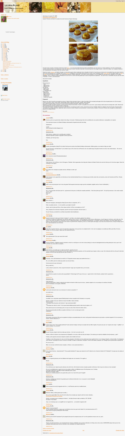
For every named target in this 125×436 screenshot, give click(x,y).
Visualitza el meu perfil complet (13, 18)
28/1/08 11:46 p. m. (49, 254)
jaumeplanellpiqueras (51, 174)
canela (47, 117)
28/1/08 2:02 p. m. (49, 180)
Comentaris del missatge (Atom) (56, 433)
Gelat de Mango (5, 68)
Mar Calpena (49, 153)
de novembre (5, 49)
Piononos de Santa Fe (6, 62)
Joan (47, 384)
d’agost (4, 52)
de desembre (5, 48)
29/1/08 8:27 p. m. (49, 320)
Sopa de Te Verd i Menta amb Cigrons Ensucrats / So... (12, 63)
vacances (53, 72)
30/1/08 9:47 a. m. (49, 347)
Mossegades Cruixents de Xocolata (54, 396)
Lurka (105, 73)
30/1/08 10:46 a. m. (49, 354)
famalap (48, 405)
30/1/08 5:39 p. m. (49, 388)
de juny (4, 54)
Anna (47, 182)
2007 (3, 70)
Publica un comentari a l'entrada (48, 428)
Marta (47, 356)
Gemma (48, 144)
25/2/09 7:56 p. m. (49, 426)
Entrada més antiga (120, 430)
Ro (46, 226)
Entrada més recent (47, 430)
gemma (48, 234)
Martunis (48, 348)
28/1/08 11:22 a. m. (49, 158)
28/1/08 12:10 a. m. (49, 130)
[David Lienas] (4, 95)
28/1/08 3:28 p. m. (49, 224)
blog (121, 73)
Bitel (108, 73)
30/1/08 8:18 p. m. (49, 404)
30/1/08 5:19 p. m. (49, 382)
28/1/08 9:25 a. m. (49, 142)
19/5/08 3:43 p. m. (49, 418)
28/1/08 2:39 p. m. (49, 196)
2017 (3, 43)
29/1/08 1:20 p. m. (49, 277)
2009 (3, 46)
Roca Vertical (5, 84)
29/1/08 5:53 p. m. (49, 294)
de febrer (5, 59)
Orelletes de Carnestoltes (7, 61)
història (67, 73)
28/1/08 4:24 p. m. (49, 232)
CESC (47, 215)
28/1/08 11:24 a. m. (49, 165)
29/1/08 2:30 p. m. (49, 285)
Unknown (48, 287)
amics (68, 67)
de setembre (5, 51)
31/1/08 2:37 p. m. (49, 412)
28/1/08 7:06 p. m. (49, 238)
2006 (3, 71)
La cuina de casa (12, 5)
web (45, 74)
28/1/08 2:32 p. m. (49, 186)
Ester (47, 167)
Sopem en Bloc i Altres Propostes (8, 65)
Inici (83, 430)
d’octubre (5, 50)
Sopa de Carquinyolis (6, 64)
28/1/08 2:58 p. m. (49, 214)
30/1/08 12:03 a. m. (49, 328)
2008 (3, 47)
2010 (3, 45)
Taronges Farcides (6, 66)
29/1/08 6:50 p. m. (49, 313)
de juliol (4, 53)
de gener (4, 60)
